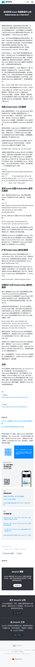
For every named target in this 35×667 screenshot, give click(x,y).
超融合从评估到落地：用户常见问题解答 (14, 496)
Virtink (19, 553)
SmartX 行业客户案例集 (10, 499)
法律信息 (16, 651)
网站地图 (21, 651)
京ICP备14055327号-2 (25, 653)
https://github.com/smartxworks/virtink (15, 397)
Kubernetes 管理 (9, 553)
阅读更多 (17, 585)
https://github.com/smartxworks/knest (14, 407)
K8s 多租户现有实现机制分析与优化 (13, 427)
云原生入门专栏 (8, 549)
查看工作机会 (17, 635)
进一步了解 (17, 613)
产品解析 (16, 549)
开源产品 (22, 549)
